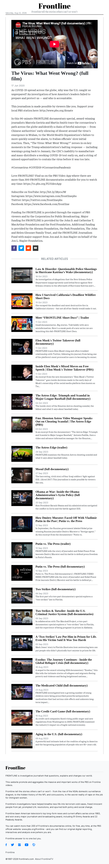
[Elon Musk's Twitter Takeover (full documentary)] (22, 346)
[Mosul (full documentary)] (22, 475)
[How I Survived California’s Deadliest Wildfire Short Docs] (22, 301)
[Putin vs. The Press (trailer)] (22, 549)
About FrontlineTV (44, 859)
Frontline (54, 5)
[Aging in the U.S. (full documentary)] (22, 740)
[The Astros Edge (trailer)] (22, 453)
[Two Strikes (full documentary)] (22, 595)
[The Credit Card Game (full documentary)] (22, 717)
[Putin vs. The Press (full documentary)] (22, 572)
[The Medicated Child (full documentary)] (22, 691)
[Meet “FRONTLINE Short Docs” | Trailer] (22, 323)
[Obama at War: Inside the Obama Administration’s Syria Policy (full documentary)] (22, 497)
